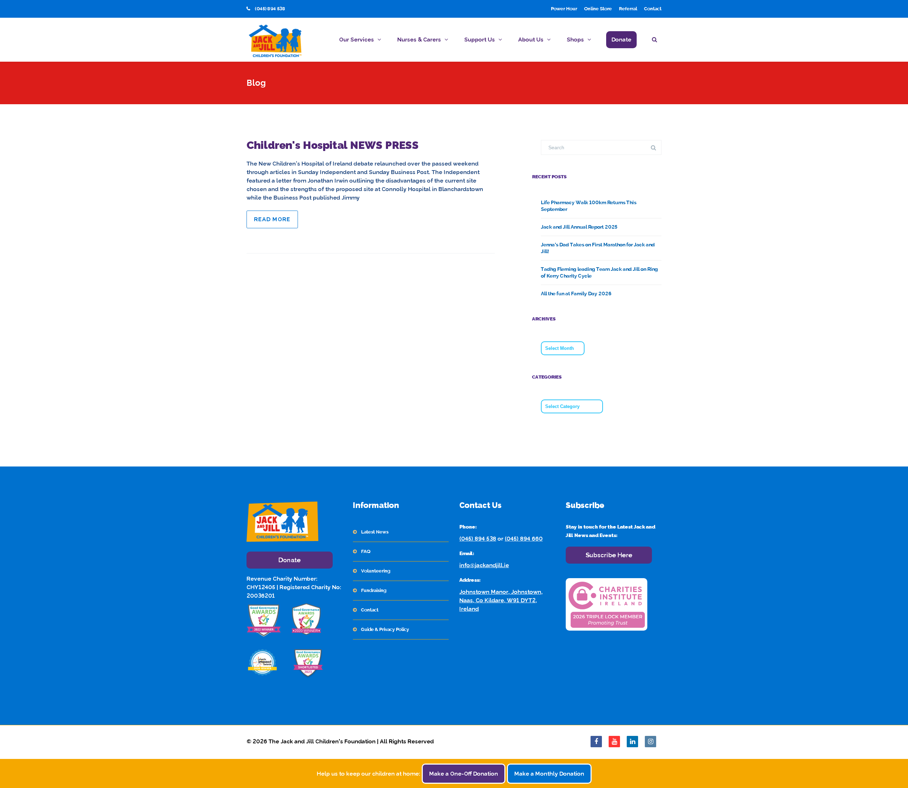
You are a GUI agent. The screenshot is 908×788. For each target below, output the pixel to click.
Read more (272, 219)
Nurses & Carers (419, 39)
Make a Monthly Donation (549, 773)
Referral (628, 8)
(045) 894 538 (477, 538)
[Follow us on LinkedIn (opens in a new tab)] (632, 741)
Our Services (356, 39)
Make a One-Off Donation (463, 773)
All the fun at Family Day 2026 (576, 293)
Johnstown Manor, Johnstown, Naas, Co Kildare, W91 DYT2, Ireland (501, 600)
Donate (621, 39)
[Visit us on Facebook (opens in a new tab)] (596, 741)
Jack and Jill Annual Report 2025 (579, 227)
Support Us (479, 39)
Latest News (374, 532)
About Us (530, 39)
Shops (575, 39)
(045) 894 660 (524, 538)
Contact (652, 8)
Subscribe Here (609, 555)
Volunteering (375, 571)
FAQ (365, 551)
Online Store (598, 8)
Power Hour (564, 8)
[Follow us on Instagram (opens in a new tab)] (650, 741)
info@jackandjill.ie (484, 565)
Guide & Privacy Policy (385, 629)
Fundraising (373, 590)
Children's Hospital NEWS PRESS (333, 145)
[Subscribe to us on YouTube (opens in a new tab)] (614, 741)
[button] (656, 40)
